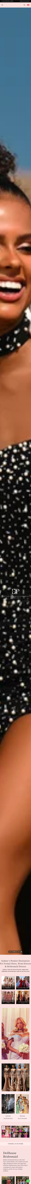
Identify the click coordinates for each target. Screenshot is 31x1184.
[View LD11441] (8, 1104)
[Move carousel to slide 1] (13, 951)
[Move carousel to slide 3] (16, 951)
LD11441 (8, 1116)
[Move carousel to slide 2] (15, 951)
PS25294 (22, 1116)
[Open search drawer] (24, 5)
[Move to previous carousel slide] (10, 951)
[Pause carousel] (21, 952)
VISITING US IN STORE (15, 1144)
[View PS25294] (22, 1104)
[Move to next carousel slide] (19, 951)
